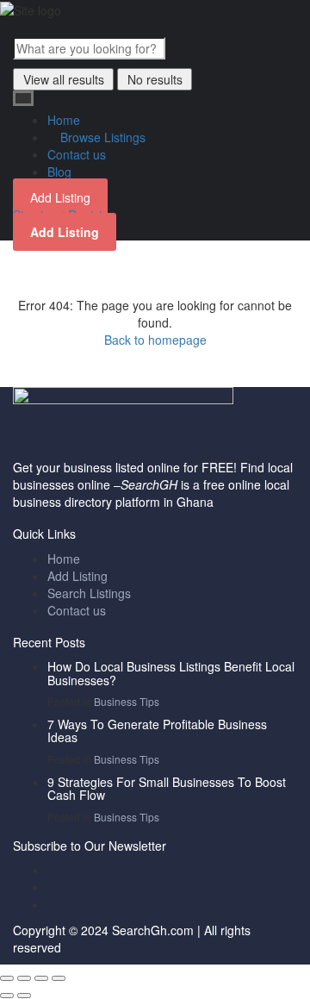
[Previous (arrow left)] (7, 995)
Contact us (76, 154)
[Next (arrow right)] (24, 995)
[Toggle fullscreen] (41, 978)
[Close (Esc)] (7, 978)
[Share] (24, 978)
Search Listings (89, 593)
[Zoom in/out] (58, 978)
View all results (63, 79)
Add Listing (60, 197)
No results (155, 79)
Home (63, 119)
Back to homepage (155, 339)
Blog (59, 171)
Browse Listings (101, 137)
